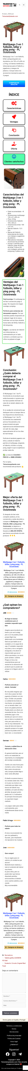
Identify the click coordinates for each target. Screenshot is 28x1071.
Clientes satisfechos (14, 161)
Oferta (14, 149)
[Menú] (24, 5)
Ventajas (14, 122)
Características (14, 108)
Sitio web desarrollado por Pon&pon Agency (14, 1068)
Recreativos (9, 955)
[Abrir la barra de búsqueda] (20, 5)
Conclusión (14, 135)
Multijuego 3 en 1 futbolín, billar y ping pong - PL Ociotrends (14, 564)
